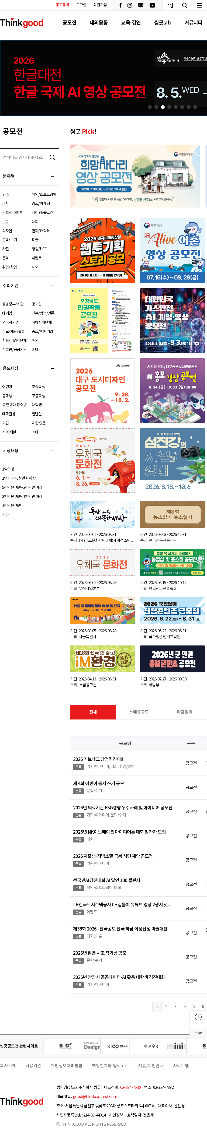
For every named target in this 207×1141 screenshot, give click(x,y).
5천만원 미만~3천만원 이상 (22, 487)
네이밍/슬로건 (42, 212)
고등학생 (38, 396)
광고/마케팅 (41, 203)
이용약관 (33, 1065)
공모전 (69, 23)
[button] (150, 107)
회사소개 (8, 1065)
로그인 (81, 5)
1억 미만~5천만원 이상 (19, 478)
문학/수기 (9, 240)
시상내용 (11, 450)
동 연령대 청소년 (14, 405)
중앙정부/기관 (12, 304)
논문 (5, 222)
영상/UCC (39, 249)
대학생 (37, 405)
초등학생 (38, 387)
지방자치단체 (41, 322)
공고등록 (63, 5)
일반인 (37, 414)
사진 (5, 249)
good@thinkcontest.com (95, 1096)
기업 (5, 423)
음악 (5, 258)
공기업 (37, 304)
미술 (35, 240)
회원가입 (100, 5)
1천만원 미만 (11, 505)
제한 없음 (39, 423)
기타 (35, 349)
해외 (35, 267)
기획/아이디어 (12, 212)
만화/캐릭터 (41, 231)
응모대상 (11, 368)
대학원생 (8, 414)
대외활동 (98, 23)
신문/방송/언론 (43, 313)
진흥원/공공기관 (14, 349)
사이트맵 (181, 1065)
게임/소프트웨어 (44, 194)
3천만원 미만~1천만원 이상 (22, 496)
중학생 (7, 396)
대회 (35, 222)
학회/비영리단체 (14, 340)
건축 (5, 194)
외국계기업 (10, 322)
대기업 (7, 313)
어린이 (7, 387)
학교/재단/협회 (13, 331)
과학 (5, 203)
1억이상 (8, 469)
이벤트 (37, 258)
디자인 (7, 231)
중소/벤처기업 (42, 331)
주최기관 (11, 285)
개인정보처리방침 (66, 1065)
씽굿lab (162, 23)
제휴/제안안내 (151, 1065)
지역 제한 (9, 432)
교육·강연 (131, 23)
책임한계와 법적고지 (110, 1065)
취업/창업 (9, 267)
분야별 (9, 176)
